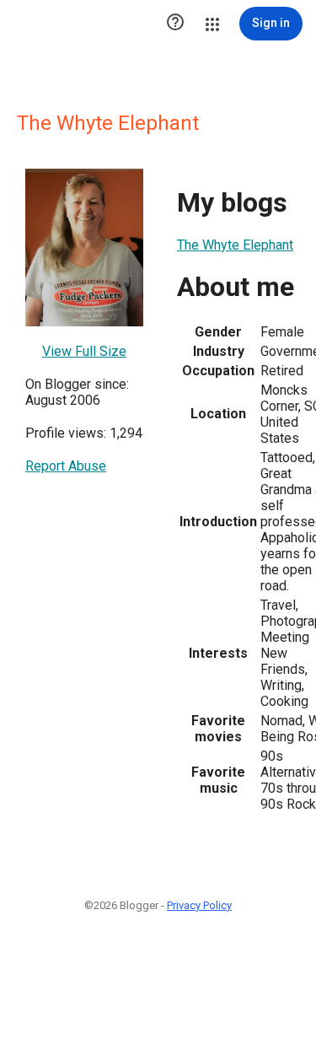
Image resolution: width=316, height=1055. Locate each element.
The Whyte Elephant (235, 245)
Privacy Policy (199, 905)
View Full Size (84, 351)
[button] (175, 23)
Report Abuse (65, 466)
